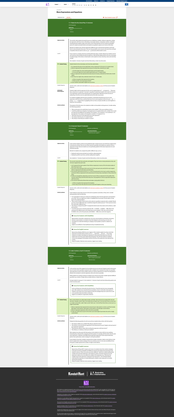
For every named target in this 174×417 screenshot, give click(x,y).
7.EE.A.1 (71, 29)
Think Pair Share (92, 259)
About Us (96, 1)
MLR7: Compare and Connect (94, 257)
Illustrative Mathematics (87, 394)
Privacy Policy (81, 386)
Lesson (68, 17)
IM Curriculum (89, 1)
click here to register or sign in (97, 85)
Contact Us (102, 1)
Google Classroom (110, 1)
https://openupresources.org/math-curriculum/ (66, 391)
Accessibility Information (90, 386)
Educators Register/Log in (122, 1)
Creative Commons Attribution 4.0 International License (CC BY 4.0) (84, 390)
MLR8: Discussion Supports (94, 132)
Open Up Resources (96, 398)
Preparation (61, 17)
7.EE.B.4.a (72, 31)
